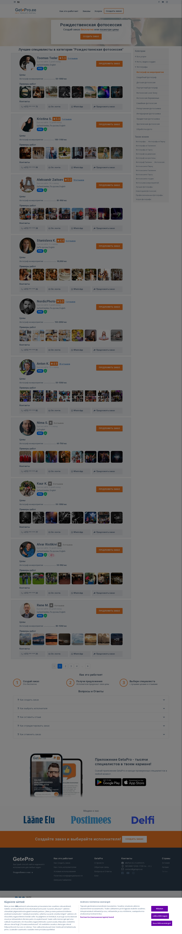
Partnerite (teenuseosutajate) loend (97, 917)
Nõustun (159, 909)
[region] (91, 916)
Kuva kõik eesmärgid (162, 923)
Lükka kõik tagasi (160, 916)
